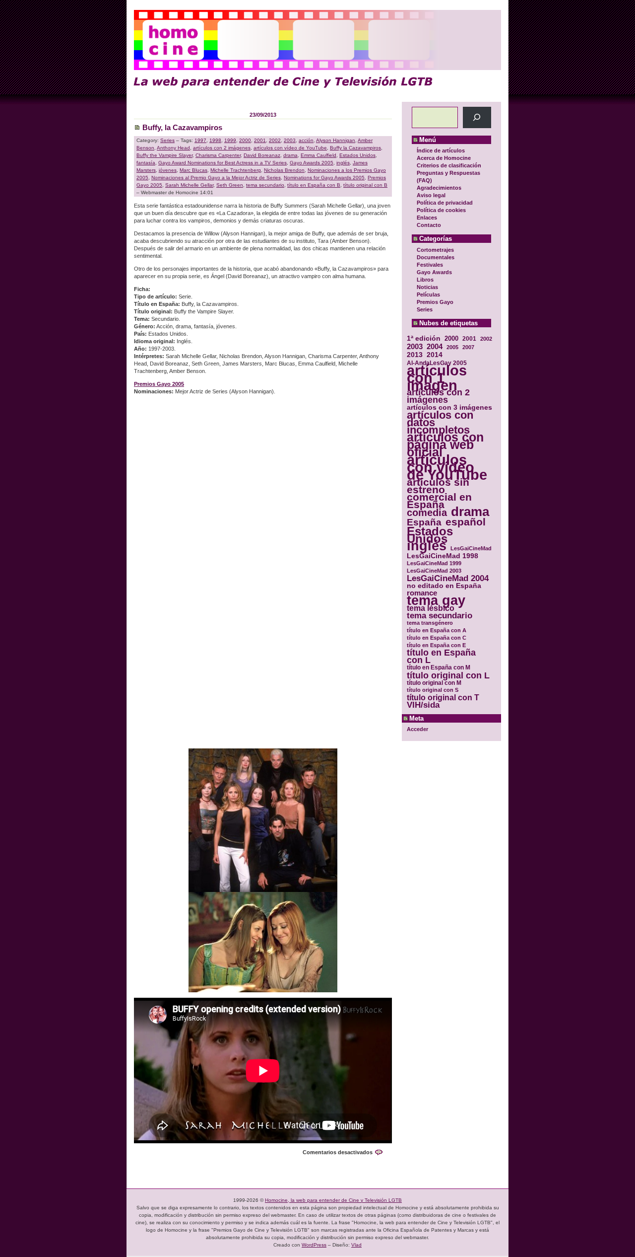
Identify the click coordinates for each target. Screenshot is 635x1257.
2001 (469, 338)
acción (306, 140)
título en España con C (436, 638)
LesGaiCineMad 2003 (434, 571)
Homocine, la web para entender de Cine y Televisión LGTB (333, 1200)
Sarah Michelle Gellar (189, 185)
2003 (415, 346)
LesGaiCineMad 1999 (434, 563)
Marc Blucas (193, 170)
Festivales (430, 265)
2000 (451, 338)
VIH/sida (423, 705)
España (424, 522)
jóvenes (168, 170)
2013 (415, 355)
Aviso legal (431, 195)
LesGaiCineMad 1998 (442, 556)
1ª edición (424, 338)
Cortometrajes (435, 250)
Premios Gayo (435, 302)
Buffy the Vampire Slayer (164, 155)
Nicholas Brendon (284, 170)
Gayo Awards (434, 272)
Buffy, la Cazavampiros (182, 127)
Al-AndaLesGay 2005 (437, 363)
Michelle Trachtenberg (235, 170)
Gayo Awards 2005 (311, 162)
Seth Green (229, 185)
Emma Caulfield (318, 155)
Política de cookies (441, 210)
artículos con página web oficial (445, 445)
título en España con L (441, 656)
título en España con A (436, 630)
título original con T (443, 697)
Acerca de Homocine (444, 158)
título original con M (434, 682)
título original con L (448, 675)
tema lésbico (430, 608)
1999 (230, 140)
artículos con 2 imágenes (438, 396)
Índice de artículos (441, 150)
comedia (427, 513)
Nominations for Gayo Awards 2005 (324, 177)
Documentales (435, 257)
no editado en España (444, 586)
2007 (468, 347)
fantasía (145, 162)
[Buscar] (477, 117)
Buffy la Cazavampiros (355, 147)
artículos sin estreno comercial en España (439, 493)
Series (425, 309)
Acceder (417, 729)
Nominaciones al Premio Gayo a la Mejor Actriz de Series (216, 177)
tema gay (436, 600)
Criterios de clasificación (449, 165)
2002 (486, 339)
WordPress (314, 1245)
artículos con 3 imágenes (449, 407)
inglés (426, 546)
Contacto (429, 225)
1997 (200, 140)
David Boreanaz (262, 155)
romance (422, 593)
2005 (452, 347)
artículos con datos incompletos (440, 422)
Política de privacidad (445, 203)
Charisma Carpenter (218, 155)
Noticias (427, 287)
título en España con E (436, 645)
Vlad (356, 1245)
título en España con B (313, 185)
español (465, 521)
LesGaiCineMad (471, 548)
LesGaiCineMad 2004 (448, 578)
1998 (215, 140)
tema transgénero (430, 623)
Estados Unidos (430, 534)
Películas (428, 294)
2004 (435, 346)
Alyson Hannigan (335, 140)
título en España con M (438, 667)
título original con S (432, 690)
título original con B (365, 185)
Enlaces (427, 218)
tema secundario (439, 615)
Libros (425, 280)
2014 (435, 355)
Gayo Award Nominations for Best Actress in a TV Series (222, 162)
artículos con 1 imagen (437, 378)
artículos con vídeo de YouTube (447, 467)
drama (470, 512)
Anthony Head (173, 147)
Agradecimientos (439, 188)
